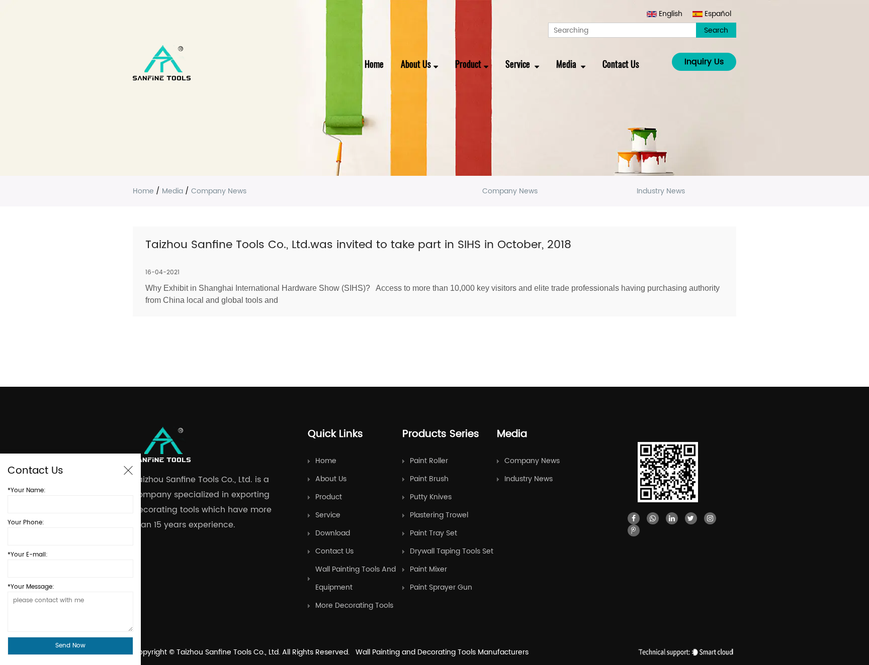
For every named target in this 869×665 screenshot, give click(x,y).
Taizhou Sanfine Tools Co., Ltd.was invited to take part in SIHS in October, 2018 (358, 245)
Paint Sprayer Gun (441, 587)
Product (468, 63)
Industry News (661, 191)
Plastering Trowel (439, 515)
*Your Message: (31, 587)
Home (374, 63)
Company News (510, 191)
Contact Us (620, 63)
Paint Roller (429, 461)
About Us (416, 63)
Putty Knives (431, 497)
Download (332, 533)
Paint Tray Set (433, 533)
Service (518, 63)
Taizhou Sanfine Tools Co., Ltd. (229, 652)
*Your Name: (27, 490)
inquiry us (704, 61)
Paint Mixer (428, 569)
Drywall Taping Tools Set (451, 551)
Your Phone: (26, 522)
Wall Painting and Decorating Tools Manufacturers (442, 652)
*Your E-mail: (28, 555)
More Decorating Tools (354, 605)
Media (567, 63)
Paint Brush (429, 479)
